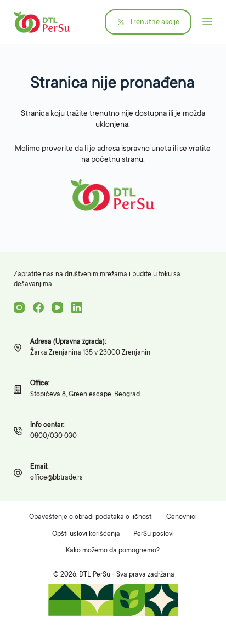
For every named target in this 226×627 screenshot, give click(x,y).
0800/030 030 (53, 436)
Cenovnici (181, 517)
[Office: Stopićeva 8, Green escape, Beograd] (18, 389)
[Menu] (207, 21)
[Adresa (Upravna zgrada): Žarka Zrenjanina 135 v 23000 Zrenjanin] (18, 348)
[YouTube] (57, 307)
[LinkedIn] (76, 307)
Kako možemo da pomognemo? (113, 551)
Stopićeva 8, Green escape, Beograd (85, 394)
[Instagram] (19, 307)
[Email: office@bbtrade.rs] (18, 473)
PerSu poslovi (153, 534)
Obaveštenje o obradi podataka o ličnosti (91, 517)
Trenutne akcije (154, 22)
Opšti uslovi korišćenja (86, 534)
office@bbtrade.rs (56, 478)
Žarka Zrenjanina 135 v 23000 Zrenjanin (90, 353)
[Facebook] (38, 307)
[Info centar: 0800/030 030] (18, 431)
